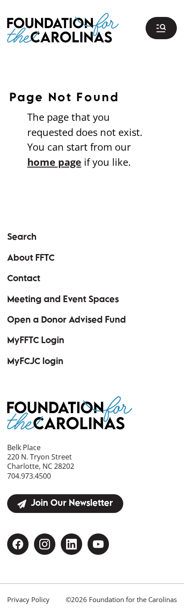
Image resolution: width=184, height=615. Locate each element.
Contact (23, 279)
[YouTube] (98, 544)
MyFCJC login (58, 362)
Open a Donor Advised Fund (66, 320)
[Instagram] (44, 544)
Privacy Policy (28, 599)
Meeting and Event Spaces (63, 300)
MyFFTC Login (58, 341)
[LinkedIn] (71, 544)
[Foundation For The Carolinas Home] (63, 27)
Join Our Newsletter (72, 504)
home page (54, 162)
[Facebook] (18, 544)
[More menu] (161, 28)
